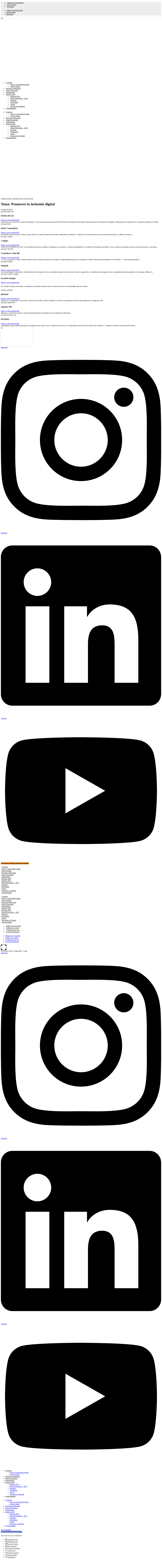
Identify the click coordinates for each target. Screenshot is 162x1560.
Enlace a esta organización (10, 220)
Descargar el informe (17, 106)
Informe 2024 (10, 94)
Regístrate (10, 7)
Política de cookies (12, 928)
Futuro (12, 104)
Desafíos (13, 100)
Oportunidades (11, 108)
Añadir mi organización (15, 3)
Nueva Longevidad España (19, 84)
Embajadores (10, 92)
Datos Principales (12, 90)
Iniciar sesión (11, 5)
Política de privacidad (13, 926)
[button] (11, 1532)
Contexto (9, 83)
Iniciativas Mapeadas (13, 88)
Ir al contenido (6, 1530)
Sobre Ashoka (15, 86)
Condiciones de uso (13, 930)
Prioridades (14, 102)
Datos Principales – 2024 (19, 98)
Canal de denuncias (13, 932)
